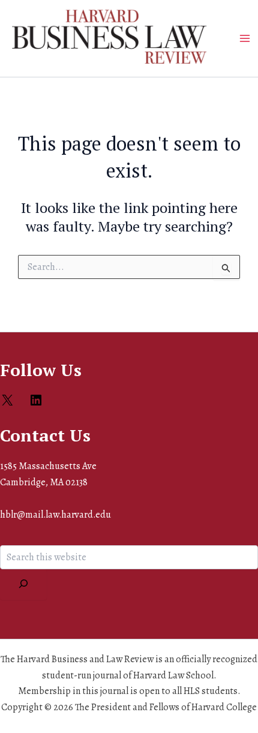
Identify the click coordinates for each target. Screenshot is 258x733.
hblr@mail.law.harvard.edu (55, 514)
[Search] (23, 584)
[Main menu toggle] (245, 38)
